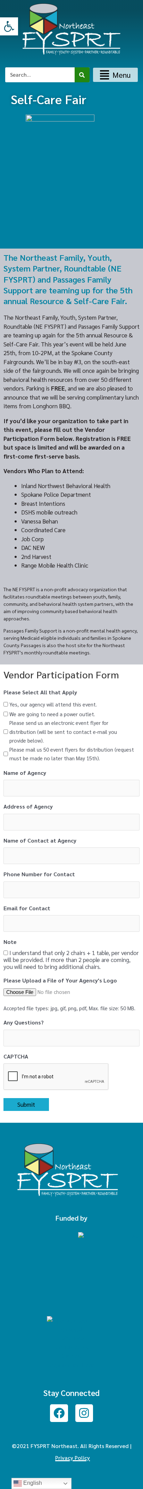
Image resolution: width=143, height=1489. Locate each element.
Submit (26, 1104)
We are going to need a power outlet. (52, 714)
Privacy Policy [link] (72, 1457)
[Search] (82, 74)
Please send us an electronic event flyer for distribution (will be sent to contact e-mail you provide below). (63, 731)
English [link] (32, 1483)
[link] (9, 26)
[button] (115, 74)
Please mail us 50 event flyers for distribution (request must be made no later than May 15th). (71, 754)
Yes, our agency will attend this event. (53, 704)
